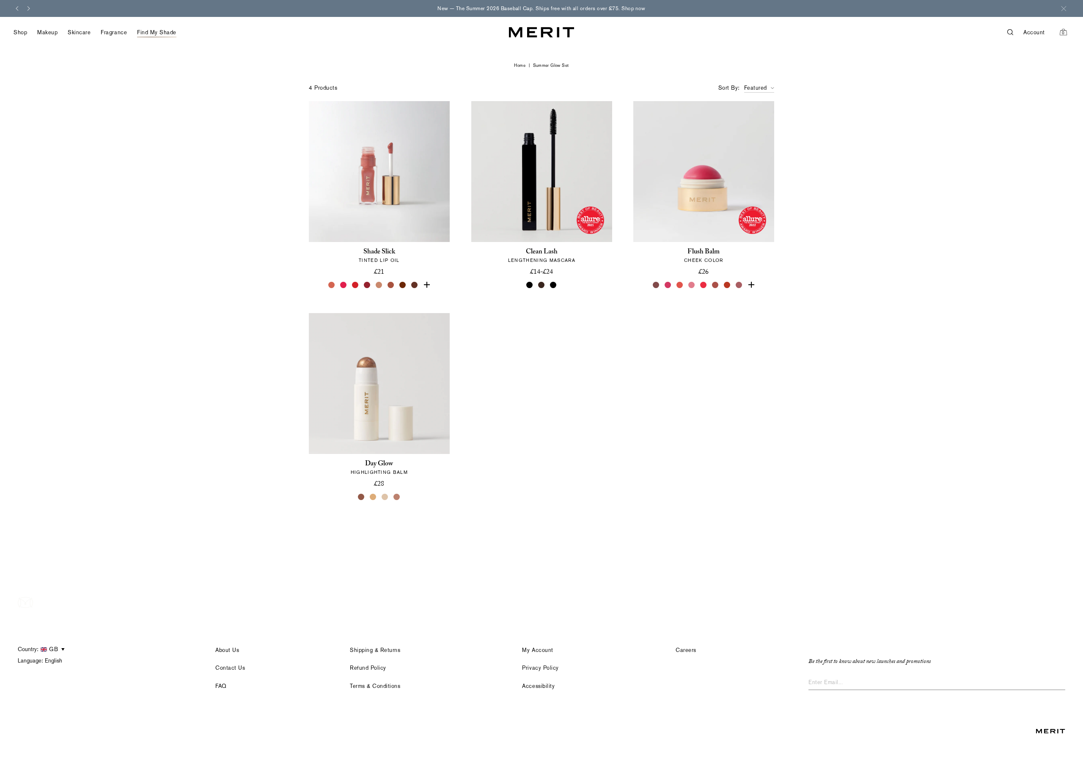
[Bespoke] (656, 285)
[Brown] (541, 285)
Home (519, 65)
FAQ (221, 686)
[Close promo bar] (1063, 8)
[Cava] (385, 497)
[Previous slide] (17, 8)
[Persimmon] (727, 285)
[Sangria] (402, 285)
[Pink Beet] (426, 285)
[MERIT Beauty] (541, 32)
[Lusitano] (680, 285)
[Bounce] (396, 497)
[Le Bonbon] (668, 285)
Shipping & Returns (375, 650)
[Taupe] (379, 285)
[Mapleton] (367, 285)
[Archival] (739, 285)
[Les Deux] (343, 285)
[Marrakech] (391, 285)
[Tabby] (414, 285)
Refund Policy (368, 668)
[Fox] (715, 285)
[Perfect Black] (529, 285)
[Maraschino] (355, 285)
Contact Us (230, 668)
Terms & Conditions (375, 686)
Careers (686, 650)
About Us (227, 650)
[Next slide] (29, 8)
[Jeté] (331, 285)
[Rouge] (704, 285)
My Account (537, 650)
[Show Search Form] (1015, 32)
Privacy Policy (540, 668)
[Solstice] (361, 497)
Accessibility (538, 686)
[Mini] (553, 285)
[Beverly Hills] (751, 285)
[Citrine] (373, 497)
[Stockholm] (692, 285)
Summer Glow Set (551, 65)
